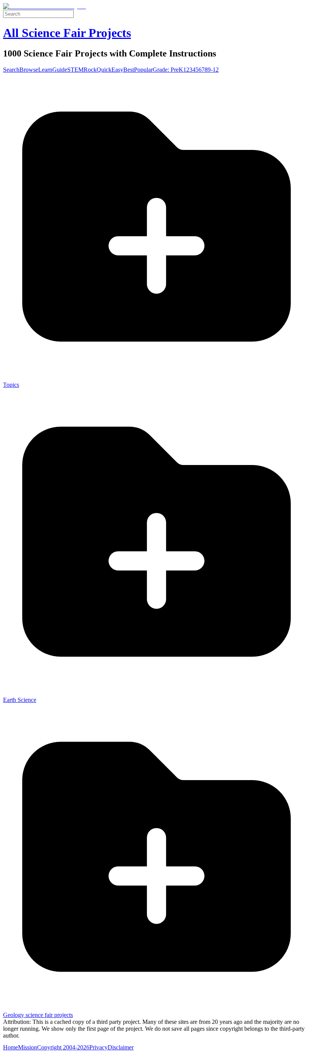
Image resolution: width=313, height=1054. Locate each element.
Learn (45, 69)
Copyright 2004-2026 (63, 1047)
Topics (11, 384)
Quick (104, 69)
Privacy (98, 1047)
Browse (28, 69)
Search (11, 69)
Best (128, 69)
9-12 (213, 69)
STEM (75, 69)
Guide (59, 69)
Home (10, 1047)
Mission (27, 1047)
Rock (90, 69)
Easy (117, 69)
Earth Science (19, 700)
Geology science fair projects (38, 1015)
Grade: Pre (166, 69)
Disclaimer (121, 1047)
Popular (143, 69)
